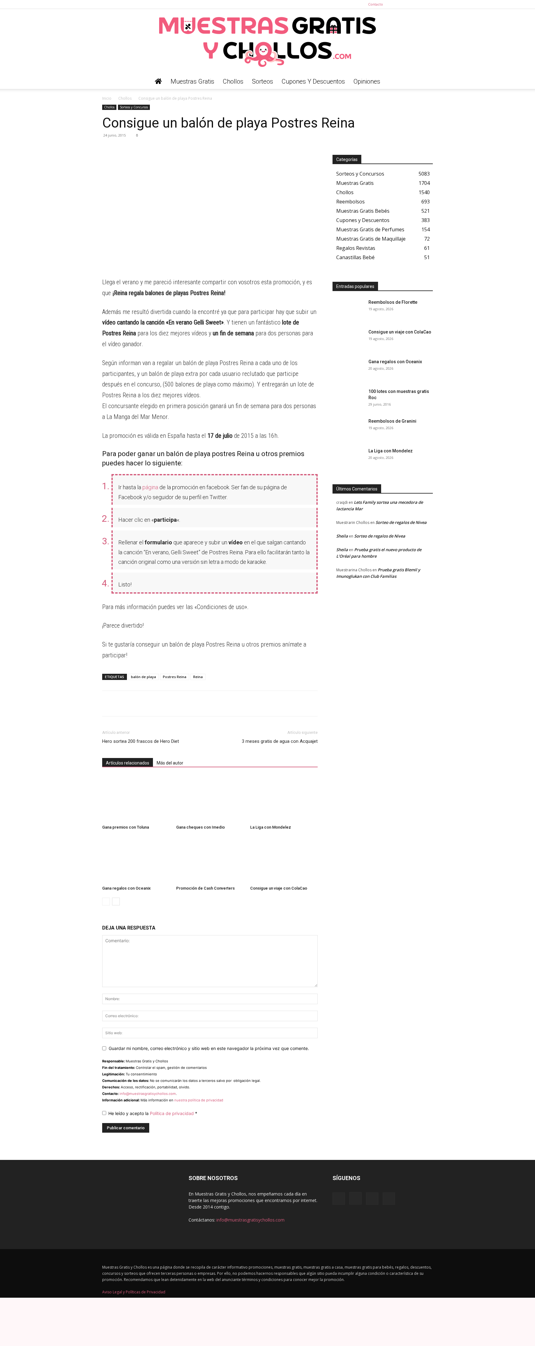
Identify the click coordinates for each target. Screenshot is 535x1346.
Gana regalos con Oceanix (126, 888)
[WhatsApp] (108, 149)
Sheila (342, 536)
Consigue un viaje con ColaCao (278, 888)
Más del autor (170, 762)
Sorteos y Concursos (134, 107)
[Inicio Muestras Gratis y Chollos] (158, 81)
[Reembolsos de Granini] (348, 429)
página (150, 487)
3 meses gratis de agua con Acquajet (280, 741)
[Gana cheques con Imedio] (210, 799)
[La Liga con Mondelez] (284, 799)
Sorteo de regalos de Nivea (401, 522)
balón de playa (143, 676)
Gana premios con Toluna (125, 827)
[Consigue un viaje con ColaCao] (284, 860)
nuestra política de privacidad (198, 1100)
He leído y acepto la (152, 1113)
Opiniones (367, 81)
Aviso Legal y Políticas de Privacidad (133, 1292)
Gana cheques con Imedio (200, 827)
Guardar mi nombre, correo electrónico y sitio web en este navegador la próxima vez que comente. (209, 1048)
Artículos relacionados (127, 762)
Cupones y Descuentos (313, 81)
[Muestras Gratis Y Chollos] (267, 41)
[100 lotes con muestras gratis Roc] (348, 399)
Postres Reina (174, 676)
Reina (198, 676)
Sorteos (262, 81)
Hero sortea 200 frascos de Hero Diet (140, 741)
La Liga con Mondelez (270, 827)
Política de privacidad (172, 1113)
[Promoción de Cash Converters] (210, 860)
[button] (425, 82)
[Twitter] (428, 4)
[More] (165, 149)
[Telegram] (122, 149)
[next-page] (116, 901)
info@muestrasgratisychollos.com (148, 1093)
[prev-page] (106, 901)
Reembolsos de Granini (392, 421)
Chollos (233, 81)
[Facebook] (397, 4)
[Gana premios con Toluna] (136, 799)
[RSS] (418, 4)
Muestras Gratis (192, 81)
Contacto (375, 4)
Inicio (106, 98)
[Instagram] (407, 4)
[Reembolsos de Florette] (348, 310)
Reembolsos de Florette (392, 302)
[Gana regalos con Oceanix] (136, 860)
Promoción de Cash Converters (205, 888)
